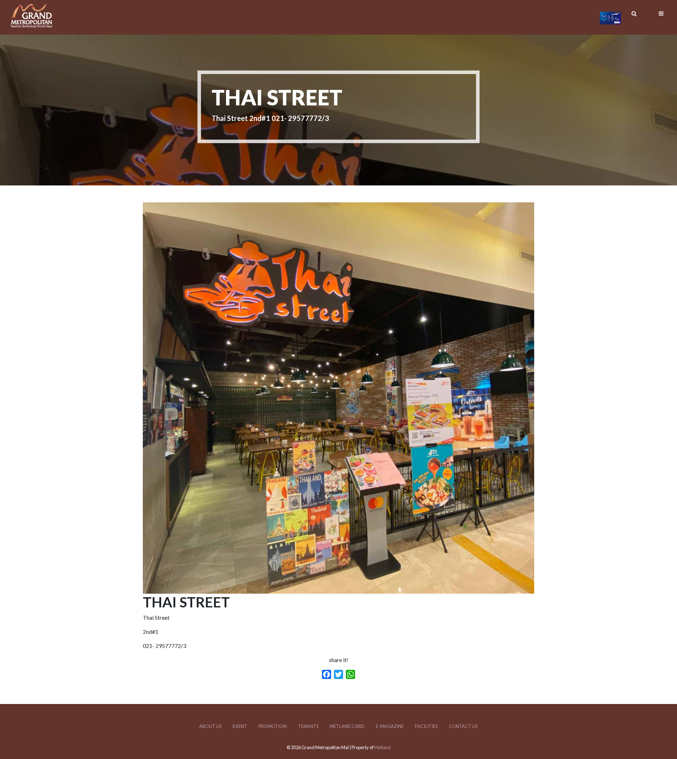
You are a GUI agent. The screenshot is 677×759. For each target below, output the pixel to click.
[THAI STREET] (338, 589)
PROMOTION (272, 726)
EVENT (240, 726)
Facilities (426, 726)
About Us (210, 726)
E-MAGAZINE (390, 726)
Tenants (308, 726)
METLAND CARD (347, 726)
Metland (382, 747)
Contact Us (463, 726)
